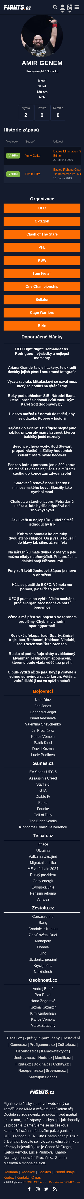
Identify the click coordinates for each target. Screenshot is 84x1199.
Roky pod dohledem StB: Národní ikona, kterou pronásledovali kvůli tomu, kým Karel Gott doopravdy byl (42, 400)
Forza (42, 803)
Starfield (43, 784)
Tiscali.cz (14, 1038)
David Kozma (43, 749)
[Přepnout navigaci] (62, 7)
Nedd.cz (45, 1058)
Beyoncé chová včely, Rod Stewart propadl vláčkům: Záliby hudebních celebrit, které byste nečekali (42, 450)
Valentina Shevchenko (43, 724)
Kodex (9, 1177)
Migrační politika (43, 863)
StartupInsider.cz (43, 1077)
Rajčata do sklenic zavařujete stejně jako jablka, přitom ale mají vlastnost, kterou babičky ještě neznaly (42, 432)
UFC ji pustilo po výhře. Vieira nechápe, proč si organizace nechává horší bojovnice (42, 603)
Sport (44, 1038)
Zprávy (31, 1038)
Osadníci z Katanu (43, 929)
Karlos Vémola (43, 737)
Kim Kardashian (43, 1013)
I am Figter (42, 273)
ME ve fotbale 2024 (43, 869)
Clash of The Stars (42, 234)
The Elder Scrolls (43, 821)
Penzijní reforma (43, 893)
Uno (43, 953)
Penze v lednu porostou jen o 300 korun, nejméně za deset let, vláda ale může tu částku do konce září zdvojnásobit (42, 469)
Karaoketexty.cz (54, 1051)
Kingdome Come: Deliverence (43, 827)
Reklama (11, 1172)
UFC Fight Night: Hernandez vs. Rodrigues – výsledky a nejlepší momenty (42, 353)
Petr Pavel (43, 995)
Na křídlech (43, 972)
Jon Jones (43, 706)
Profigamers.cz (42, 1045)
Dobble (43, 947)
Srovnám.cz (56, 1070)
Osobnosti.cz (27, 1051)
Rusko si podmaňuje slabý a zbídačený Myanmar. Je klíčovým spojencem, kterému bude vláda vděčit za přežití (42, 658)
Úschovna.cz (24, 1058)
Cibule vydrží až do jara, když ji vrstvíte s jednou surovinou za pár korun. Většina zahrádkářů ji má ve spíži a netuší (42, 676)
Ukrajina (43, 850)
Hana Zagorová (42, 1001)
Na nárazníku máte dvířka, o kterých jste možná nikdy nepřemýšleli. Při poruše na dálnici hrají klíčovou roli (42, 556)
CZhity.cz (61, 1064)
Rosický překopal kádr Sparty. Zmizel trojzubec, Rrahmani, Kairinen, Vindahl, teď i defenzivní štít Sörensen (42, 640)
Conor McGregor (43, 712)
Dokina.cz (42, 1064)
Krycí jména (43, 966)
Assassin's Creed (43, 778)
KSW (42, 260)
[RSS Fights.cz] (55, 1189)
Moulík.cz (63, 1058)
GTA (43, 790)
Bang (43, 923)
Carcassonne (43, 916)
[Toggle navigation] (76, 7)
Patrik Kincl (43, 743)
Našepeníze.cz (30, 1070)
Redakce (28, 1172)
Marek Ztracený (43, 1025)
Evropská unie (43, 887)
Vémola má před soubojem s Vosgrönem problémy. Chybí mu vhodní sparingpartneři (42, 621)
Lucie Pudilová (43, 755)
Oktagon (42, 221)
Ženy (55, 1038)
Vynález (43, 899)
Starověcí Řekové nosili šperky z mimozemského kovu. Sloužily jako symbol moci (42, 487)
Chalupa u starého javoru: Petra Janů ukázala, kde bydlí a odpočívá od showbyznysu (42, 506)
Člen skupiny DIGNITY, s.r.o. (64, 1182)
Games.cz (18, 1045)
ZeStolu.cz (67, 1045)
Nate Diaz (43, 700)
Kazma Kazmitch (43, 1007)
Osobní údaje (64, 1172)
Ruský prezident (43, 875)
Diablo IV (43, 796)
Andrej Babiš (43, 989)
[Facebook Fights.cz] (29, 1189)
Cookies (44, 1172)
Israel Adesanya (43, 718)
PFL (42, 247)
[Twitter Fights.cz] (46, 1189)
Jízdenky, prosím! (43, 959)
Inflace (43, 844)
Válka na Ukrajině (43, 857)
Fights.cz (23, 1064)
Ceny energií (43, 881)
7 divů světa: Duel (43, 935)
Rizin (42, 326)
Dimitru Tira (32, 174)
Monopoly (43, 941)
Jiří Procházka (43, 730)
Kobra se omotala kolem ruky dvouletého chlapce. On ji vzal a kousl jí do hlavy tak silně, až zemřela (42, 538)
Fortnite (43, 809)
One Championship (42, 286)
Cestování (71, 1038)
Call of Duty (43, 815)
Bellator (42, 299)
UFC (42, 208)
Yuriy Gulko (32, 155)
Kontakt (23, 1177)
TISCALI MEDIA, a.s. (35, 1182)
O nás (36, 1177)
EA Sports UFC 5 (43, 772)
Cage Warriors (42, 313)
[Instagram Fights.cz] (37, 1189)
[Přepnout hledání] (55, 7)
